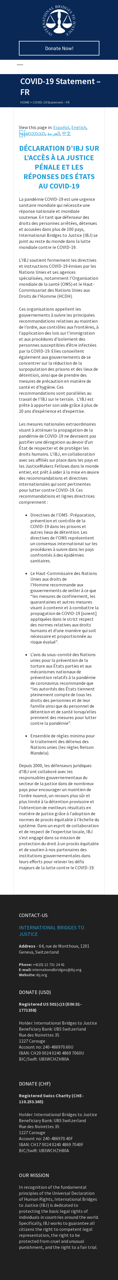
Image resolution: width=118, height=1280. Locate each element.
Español (61, 127)
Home (25, 102)
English (78, 127)
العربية (53, 133)
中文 (66, 133)
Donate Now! (59, 48)
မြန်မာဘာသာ (32, 133)
